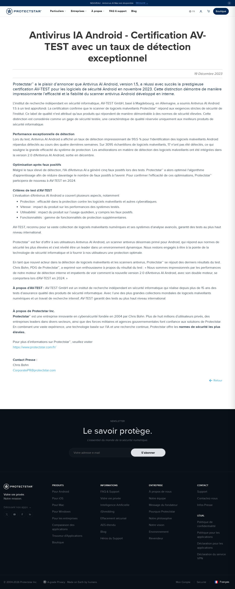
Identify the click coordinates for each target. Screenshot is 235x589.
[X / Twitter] (7, 514)
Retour (218, 380)
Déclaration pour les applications (210, 546)
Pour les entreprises (64, 518)
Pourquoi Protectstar (162, 512)
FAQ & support (117, 11)
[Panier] (208, 11)
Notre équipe (157, 498)
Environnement (159, 532)
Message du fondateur (163, 505)
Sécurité (201, 582)
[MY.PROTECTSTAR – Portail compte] (201, 11)
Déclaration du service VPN (211, 556)
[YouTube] (14, 514)
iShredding (107, 512)
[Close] (229, 3)
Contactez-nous (207, 498)
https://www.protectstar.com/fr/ (34, 347)
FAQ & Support (109, 492)
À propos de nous (160, 492)
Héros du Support (111, 538)
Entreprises (77, 11)
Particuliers (57, 11)
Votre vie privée (110, 498)
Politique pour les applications (208, 535)
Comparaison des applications (63, 527)
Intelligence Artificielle (114, 505)
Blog (134, 11)
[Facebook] (22, 514)
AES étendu (108, 525)
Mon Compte (183, 582)
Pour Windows (61, 512)
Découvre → (142, 2)
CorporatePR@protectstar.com (34, 370)
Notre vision (156, 525)
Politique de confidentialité (206, 524)
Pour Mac (58, 505)
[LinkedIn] (30, 514)
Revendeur (156, 538)
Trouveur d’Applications (67, 536)
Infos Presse (205, 505)
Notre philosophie (160, 518)
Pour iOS (57, 498)
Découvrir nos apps (17, 507)
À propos (96, 11)
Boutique (221, 11)
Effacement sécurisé (113, 518)
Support (202, 492)
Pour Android (60, 492)
